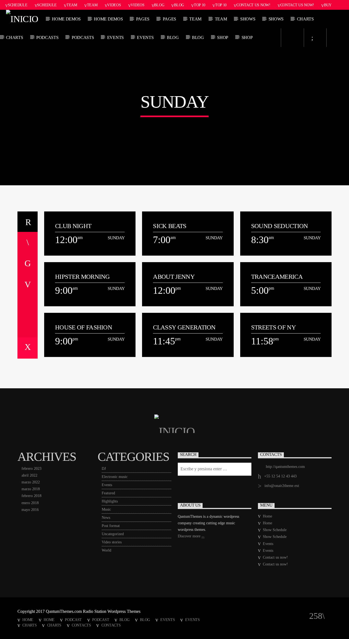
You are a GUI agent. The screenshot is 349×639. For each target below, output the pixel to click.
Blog (159, 5)
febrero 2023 (31, 469)
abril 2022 (29, 475)
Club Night (73, 226)
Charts (305, 19)
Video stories (112, 542)
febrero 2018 (31, 496)
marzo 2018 (31, 489)
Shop (222, 37)
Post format (111, 526)
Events (115, 37)
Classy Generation (184, 327)
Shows (247, 19)
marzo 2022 (31, 482)
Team (72, 5)
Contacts (81, 625)
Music (106, 509)
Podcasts (47, 37)
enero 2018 (30, 503)
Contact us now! (253, 5)
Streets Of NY (273, 327)
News (106, 518)
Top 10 (199, 5)
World (106, 550)
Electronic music (115, 477)
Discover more (189, 536)
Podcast (73, 619)
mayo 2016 (30, 510)
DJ (104, 469)
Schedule (18, 5)
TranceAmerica (277, 277)
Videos (114, 5)
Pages (142, 19)
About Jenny (174, 277)
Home (267, 516)
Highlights (110, 501)
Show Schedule (275, 530)
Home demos (66, 19)
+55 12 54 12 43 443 (280, 476)
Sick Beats (169, 226)
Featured (108, 493)
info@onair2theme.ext (281, 486)
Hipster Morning (82, 277)
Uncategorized (113, 534)
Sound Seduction (279, 226)
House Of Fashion (83, 327)
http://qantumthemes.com (285, 467)
